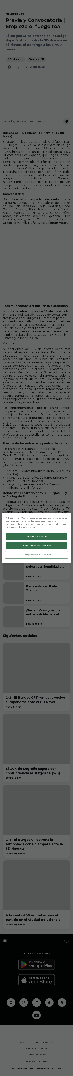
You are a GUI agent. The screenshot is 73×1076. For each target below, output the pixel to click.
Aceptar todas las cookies (36, 545)
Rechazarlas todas (36, 536)
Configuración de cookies (36, 554)
